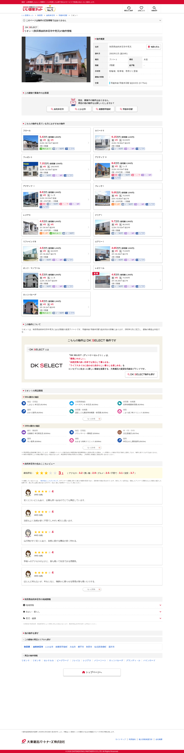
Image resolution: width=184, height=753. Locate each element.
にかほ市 (82, 109)
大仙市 (73, 647)
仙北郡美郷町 (100, 647)
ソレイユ (76, 660)
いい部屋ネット (28, 15)
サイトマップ (120, 739)
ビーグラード (63, 660)
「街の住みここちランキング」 (49, 481)
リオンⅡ (26, 660)
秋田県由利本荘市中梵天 (120, 47)
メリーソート (100, 660)
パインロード (149, 660)
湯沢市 (112, 647)
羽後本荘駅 (63, 15)
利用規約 (132, 739)
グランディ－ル (133, 660)
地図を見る (155, 47)
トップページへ (94, 672)
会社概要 (159, 739)
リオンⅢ (37, 660)
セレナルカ (49, 660)
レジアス (87, 660)
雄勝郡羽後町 (105, 109)
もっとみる (91, 418)
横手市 (81, 647)
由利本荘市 (50, 15)
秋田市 (89, 647)
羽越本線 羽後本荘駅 (120, 83)
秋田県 (40, 15)
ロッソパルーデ (116, 660)
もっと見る (91, 589)
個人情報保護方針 (146, 739)
